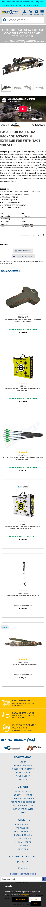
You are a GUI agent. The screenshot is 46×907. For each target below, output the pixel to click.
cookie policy (24, 895)
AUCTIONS (23, 849)
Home (12, 40)
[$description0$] (11, 748)
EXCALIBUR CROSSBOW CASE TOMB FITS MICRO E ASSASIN (23, 320)
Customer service (24, 725)
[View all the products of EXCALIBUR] (15, 125)
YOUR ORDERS (23, 772)
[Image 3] (40, 87)
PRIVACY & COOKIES (23, 806)
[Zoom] (23, 65)
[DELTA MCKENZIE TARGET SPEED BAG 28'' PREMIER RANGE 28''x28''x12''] (23, 504)
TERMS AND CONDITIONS (23, 802)
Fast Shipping (21, 700)
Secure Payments (23, 712)
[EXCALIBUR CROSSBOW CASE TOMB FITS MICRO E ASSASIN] (23, 297)
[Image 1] (17, 87)
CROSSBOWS (21, 40)
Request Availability (24, 250)
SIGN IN (23, 780)
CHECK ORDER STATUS (23, 769)
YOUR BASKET (23, 776)
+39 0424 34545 (13, 5)
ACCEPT (35, 899)
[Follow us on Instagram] (18, 862)
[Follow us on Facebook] (28, 862)
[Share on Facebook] (43, 235)
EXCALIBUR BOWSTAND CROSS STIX (23, 596)
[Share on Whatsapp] (34, 235)
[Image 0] (6, 87)
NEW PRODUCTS (23, 825)
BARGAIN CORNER (23, 835)
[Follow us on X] (23, 862)
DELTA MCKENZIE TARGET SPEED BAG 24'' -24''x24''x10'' (23, 389)
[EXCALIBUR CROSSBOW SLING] (23, 642)
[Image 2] (29, 87)
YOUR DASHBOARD (23, 765)
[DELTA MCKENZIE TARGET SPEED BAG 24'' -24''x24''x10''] (23, 366)
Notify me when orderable (24, 256)
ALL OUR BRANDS (23, 839)
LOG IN (23, 762)
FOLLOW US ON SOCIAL (23, 798)
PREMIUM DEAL (23, 828)
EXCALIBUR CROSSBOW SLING (23, 665)
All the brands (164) (18, 740)
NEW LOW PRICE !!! (23, 832)
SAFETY (23, 813)
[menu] (42, 10)
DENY (36, 903)
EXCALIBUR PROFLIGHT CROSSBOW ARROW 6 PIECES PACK (23, 458)
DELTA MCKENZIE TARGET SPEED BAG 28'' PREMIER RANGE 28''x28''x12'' (23, 528)
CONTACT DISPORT (23, 795)
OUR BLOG (23, 846)
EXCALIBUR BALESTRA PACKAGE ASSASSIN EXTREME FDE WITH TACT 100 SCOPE (23, 43)
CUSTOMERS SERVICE (23, 809)
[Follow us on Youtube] (23, 868)
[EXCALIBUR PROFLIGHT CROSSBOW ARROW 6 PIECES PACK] (23, 435)
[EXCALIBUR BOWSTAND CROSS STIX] (23, 573)
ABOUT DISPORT (23, 791)
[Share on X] (38, 235)
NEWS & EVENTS (23, 842)
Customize (19, 899)
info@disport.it (33, 5)
